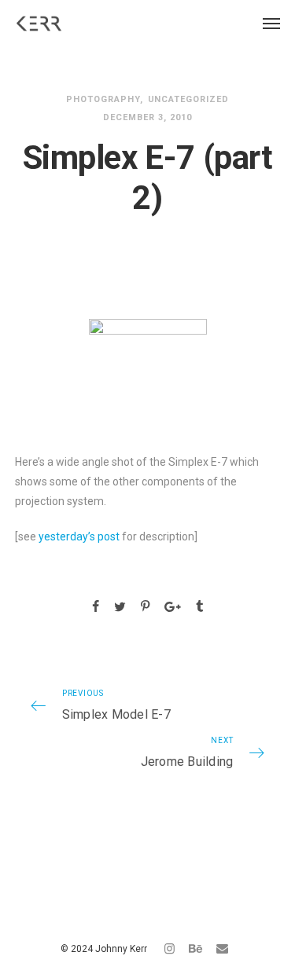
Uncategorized (189, 99)
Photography (103, 99)
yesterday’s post (79, 536)
